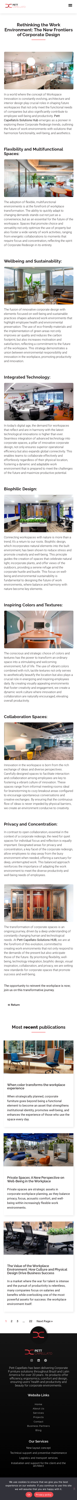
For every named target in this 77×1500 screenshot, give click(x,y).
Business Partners (38, 1426)
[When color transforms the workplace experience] (38, 1057)
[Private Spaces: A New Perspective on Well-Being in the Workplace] (38, 1149)
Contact (39, 1421)
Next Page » (45, 1321)
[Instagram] (31, 1360)
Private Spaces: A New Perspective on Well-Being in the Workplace (35, 1179)
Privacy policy (44, 1494)
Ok (29, 1494)
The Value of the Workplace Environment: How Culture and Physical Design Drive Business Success (37, 1269)
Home (38, 1404)
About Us (38, 1408)
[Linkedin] (38, 1360)
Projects (38, 1417)
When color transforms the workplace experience (36, 1086)
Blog (38, 1430)
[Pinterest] (45, 1360)
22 (30, 1321)
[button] (70, 5)
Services (38, 1413)
